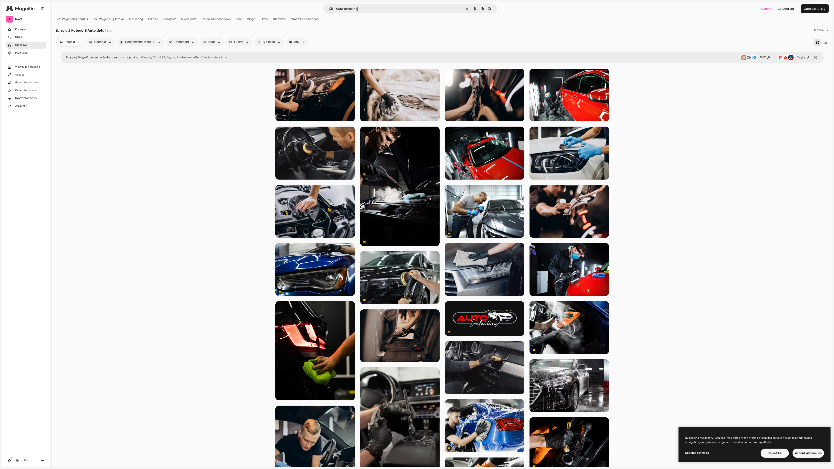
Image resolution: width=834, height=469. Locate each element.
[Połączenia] (9, 460)
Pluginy (801, 57)
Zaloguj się (786, 9)
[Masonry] (817, 42)
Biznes (153, 19)
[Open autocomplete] (329, 8)
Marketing (136, 19)
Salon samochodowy (216, 19)
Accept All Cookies (808, 453)
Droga (251, 19)
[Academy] (17, 460)
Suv (239, 19)
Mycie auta (189, 19)
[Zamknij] (815, 57)
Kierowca (279, 19)
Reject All (775, 453)
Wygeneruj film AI (111, 19)
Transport (169, 19)
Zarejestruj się (814, 9)
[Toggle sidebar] (42, 8)
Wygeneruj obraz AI (75, 19)
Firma (264, 19)
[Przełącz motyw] (25, 460)
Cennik (766, 9)
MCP (763, 57)
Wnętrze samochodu (305, 19)
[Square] (825, 42)
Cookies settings (697, 453)
